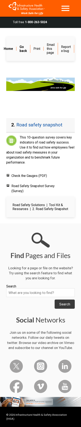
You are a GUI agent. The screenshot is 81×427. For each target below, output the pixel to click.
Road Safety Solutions (28, 205)
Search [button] (64, 304)
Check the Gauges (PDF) (29, 176)
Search (11, 286)
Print (36, 49)
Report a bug (66, 49)
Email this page (51, 49)
